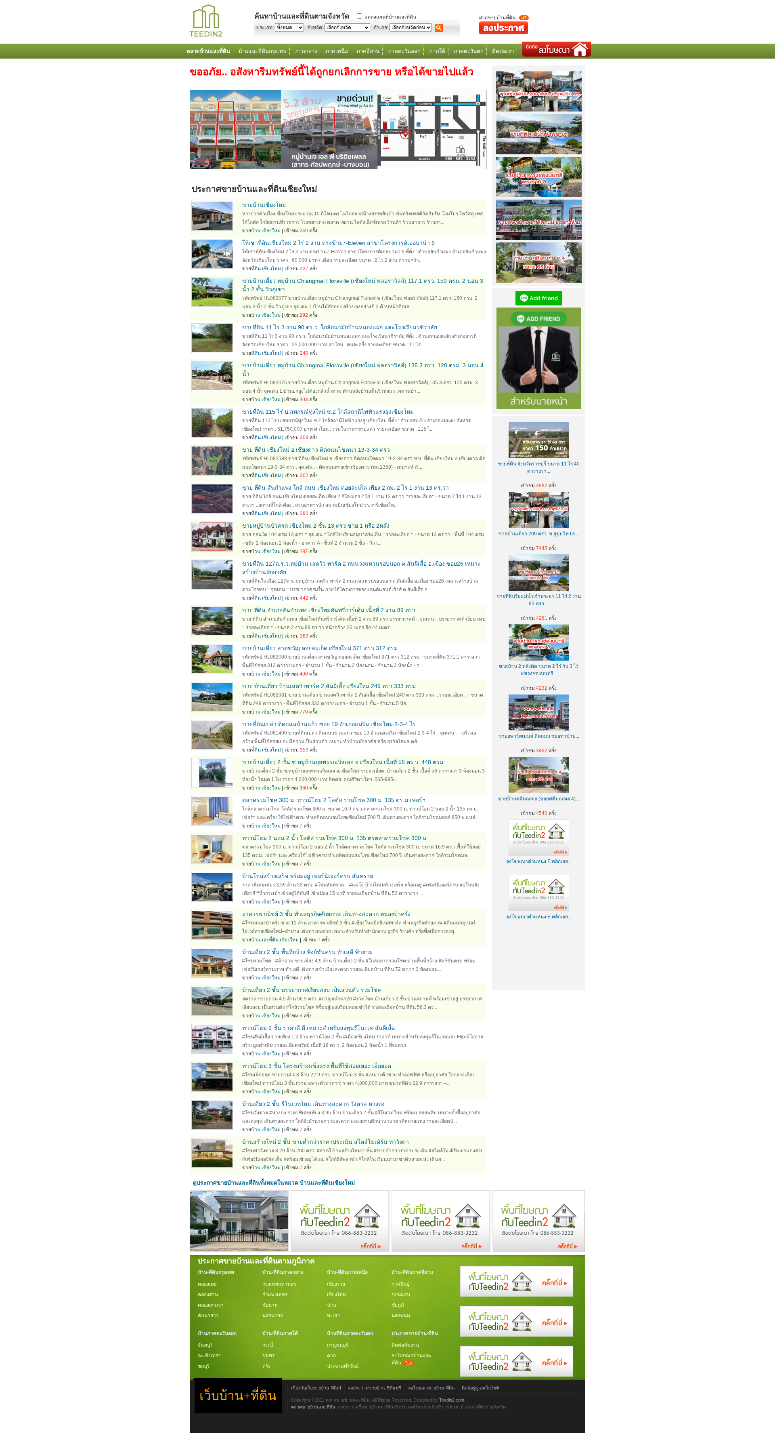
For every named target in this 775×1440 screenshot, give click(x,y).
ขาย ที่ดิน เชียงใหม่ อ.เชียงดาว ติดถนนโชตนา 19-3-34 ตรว (316, 449)
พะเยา (333, 1315)
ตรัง (266, 1366)
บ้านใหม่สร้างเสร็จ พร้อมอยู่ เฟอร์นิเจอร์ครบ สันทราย (307, 876)
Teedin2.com (451, 1400)
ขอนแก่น (401, 1294)
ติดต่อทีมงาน (405, 1345)
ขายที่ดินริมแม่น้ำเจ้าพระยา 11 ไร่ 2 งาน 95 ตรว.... (538, 600)
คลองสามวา (211, 1305)
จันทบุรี (205, 1345)
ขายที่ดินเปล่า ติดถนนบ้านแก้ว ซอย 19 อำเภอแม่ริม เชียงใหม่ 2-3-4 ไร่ (329, 724)
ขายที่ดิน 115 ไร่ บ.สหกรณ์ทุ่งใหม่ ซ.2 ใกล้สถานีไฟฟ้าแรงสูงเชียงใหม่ (328, 411)
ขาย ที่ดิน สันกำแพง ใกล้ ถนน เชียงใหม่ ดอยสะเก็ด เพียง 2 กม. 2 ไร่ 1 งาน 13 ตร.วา (345, 487)
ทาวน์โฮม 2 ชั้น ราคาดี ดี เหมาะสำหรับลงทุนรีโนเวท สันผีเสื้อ (318, 1028)
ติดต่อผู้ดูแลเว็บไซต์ (480, 1387)
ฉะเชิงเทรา (209, 1355)
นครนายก (272, 1315)
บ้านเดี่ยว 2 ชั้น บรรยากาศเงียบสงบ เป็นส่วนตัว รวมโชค (311, 990)
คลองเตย (207, 1284)
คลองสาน (208, 1294)
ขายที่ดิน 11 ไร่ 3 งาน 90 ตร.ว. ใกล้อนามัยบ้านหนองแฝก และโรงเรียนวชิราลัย (339, 327)
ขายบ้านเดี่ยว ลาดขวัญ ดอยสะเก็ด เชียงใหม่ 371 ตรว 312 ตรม (320, 648)
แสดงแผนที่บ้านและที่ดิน (390, 17)
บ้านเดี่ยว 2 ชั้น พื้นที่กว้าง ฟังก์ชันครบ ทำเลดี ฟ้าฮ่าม (307, 952)
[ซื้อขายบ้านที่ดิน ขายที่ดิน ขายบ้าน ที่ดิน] (206, 37)
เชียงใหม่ (336, 1294)
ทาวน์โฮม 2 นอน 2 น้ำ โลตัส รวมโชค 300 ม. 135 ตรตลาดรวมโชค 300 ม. (335, 838)
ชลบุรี (203, 1366)
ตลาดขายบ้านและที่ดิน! (314, 1406)
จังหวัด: (315, 27)
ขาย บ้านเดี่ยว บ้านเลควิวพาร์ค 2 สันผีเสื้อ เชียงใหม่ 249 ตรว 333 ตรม (329, 686)
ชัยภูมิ (398, 1305)
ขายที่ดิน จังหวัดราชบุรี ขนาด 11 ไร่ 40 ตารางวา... (539, 467)
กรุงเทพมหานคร (279, 1284)
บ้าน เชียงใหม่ (266, 231)
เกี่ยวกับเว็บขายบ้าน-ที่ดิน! (316, 1387)
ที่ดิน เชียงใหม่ (266, 269)
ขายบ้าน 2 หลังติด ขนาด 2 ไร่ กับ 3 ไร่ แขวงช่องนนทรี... (538, 669)
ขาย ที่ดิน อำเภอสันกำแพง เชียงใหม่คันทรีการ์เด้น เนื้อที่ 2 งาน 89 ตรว (328, 610)
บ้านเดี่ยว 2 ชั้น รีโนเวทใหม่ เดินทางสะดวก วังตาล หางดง (313, 1104)
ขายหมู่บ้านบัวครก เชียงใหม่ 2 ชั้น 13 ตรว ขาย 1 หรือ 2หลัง (316, 525)
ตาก (331, 1355)
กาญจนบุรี (337, 1345)
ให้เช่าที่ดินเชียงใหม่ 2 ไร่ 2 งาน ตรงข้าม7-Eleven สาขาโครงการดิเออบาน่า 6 (338, 243)
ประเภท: (265, 27)
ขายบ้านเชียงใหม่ (264, 205)
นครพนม (401, 1315)
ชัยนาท (270, 1305)
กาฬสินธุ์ (400, 1284)
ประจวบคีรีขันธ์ (343, 1366)
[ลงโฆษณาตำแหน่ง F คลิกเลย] (340, 1250)
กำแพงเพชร (274, 1294)
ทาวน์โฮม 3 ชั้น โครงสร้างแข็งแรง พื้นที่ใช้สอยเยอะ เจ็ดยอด (316, 1066)
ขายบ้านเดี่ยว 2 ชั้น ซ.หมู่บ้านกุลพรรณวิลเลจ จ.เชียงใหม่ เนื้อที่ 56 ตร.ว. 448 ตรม (342, 762)
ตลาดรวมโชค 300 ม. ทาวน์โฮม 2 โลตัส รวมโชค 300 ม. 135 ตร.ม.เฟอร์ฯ (333, 800)
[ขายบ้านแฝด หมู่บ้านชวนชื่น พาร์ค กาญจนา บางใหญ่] (239, 1250)
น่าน (331, 1305)
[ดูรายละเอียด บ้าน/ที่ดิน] (212, 228)
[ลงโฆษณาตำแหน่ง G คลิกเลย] (516, 1295)
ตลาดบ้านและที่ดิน (208, 51)
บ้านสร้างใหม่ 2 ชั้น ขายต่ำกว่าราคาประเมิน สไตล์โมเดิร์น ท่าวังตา (325, 1142)
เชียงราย (336, 1284)
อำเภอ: (381, 27)
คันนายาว (208, 1315)
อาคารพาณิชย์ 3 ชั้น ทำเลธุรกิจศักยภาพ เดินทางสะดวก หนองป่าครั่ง (326, 914)
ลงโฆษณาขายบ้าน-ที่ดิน (431, 1387)
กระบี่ (267, 1345)
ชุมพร (268, 1355)
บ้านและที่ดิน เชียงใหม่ (275, 940)
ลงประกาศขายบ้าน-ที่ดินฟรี (374, 1387)
